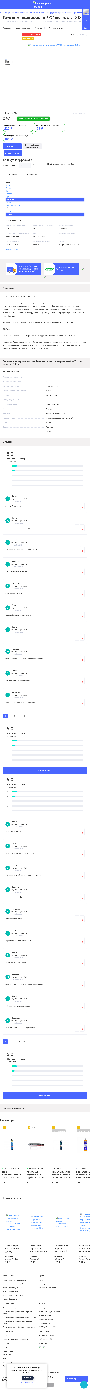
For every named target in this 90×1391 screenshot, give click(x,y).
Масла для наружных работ (49, 1312)
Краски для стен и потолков (13, 1295)
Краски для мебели (10, 1291)
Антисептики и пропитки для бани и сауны (19, 1317)
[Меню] (4, 4)
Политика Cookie (27, 1383)
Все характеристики (13, 249)
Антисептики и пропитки (12, 1308)
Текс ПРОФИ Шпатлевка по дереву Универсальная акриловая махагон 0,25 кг (13, 1249)
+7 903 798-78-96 (46, 1336)
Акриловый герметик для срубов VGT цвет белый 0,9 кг (35, 1175)
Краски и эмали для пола (12, 1288)
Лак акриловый (45, 1284)
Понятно (27, 1378)
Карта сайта (7, 1362)
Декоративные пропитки (48, 1288)
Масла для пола (45, 1323)
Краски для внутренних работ (14, 1280)
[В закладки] (19, 1127)
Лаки (41, 1280)
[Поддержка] (85, 4)
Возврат (6, 1347)
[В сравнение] (14, 1127)
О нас (5, 1336)
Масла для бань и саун (47, 1327)
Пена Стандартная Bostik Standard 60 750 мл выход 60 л (61, 1175)
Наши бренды (8, 1351)
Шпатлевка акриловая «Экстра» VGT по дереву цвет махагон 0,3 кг (38, 1249)
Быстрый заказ (32, 146)
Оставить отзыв (45, 770)
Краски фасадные (10, 1299)
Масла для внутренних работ (50, 1308)
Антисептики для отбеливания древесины (19, 1327)
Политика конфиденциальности (15, 1340)
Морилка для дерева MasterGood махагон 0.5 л (61, 1249)
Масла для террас (46, 1319)
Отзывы (40, 28)
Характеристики (23, 28)
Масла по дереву (45, 1315)
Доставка (7, 1343)
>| (24, 716)
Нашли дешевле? (13, 153)
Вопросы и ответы (58, 28)
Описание (7, 28)
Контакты (7, 1355)
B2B (4, 1358)
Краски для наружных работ (14, 1284)
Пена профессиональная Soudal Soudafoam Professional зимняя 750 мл (11, 1175)
